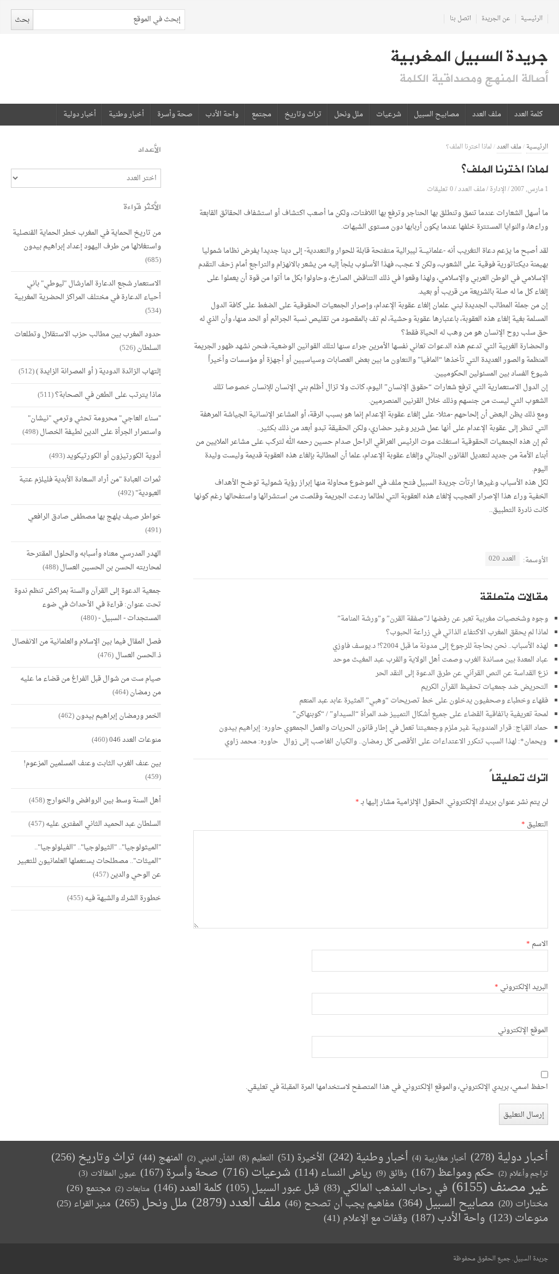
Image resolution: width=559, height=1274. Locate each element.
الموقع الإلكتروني (523, 1030)
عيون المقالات (107, 1174)
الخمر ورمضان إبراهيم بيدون (118, 716)
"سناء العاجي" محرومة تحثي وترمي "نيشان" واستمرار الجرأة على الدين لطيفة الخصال (94, 425)
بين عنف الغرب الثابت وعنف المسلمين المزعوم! (92, 763)
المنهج (161, 1158)
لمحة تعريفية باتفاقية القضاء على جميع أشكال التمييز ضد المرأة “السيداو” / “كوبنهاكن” (420, 714)
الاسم (537, 944)
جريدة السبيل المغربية (469, 57)
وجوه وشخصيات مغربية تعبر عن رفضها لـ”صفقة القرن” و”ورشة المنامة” (442, 619)
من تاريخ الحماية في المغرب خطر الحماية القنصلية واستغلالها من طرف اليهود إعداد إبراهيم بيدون (87, 239)
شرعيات (388, 114)
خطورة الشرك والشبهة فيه (123, 898)
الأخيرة (301, 1158)
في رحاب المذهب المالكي (386, 1188)
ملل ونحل (348, 114)
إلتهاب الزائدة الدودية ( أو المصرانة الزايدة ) (98, 371)
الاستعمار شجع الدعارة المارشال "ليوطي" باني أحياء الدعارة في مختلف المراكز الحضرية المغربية (87, 290)
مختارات (523, 1204)
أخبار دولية (79, 114)
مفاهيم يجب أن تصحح (339, 1204)
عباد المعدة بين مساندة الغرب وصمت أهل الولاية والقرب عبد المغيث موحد (440, 659)
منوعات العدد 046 (135, 740)
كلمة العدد (528, 114)
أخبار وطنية (126, 114)
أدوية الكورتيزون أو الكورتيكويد (114, 456)
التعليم (256, 1158)
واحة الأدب (222, 114)
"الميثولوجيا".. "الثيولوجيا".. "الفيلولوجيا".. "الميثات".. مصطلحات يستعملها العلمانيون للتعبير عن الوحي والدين (89, 861)
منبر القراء (84, 1204)
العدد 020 (502, 558)
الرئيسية (532, 18)
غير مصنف (500, 1188)
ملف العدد (486, 114)
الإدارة (498, 189)
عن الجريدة (495, 18)
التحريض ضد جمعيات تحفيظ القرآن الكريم (484, 687)
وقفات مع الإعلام (365, 1218)
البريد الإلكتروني (521, 987)
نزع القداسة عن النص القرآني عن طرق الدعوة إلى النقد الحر (462, 673)
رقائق (391, 1174)
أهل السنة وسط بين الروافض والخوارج (103, 800)
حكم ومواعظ (453, 1173)
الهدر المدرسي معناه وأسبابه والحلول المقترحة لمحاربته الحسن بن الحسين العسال (93, 560)
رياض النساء (333, 1173)
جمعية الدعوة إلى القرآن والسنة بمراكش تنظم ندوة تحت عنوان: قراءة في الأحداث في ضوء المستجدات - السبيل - (87, 604)
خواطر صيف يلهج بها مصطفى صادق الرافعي (94, 516)
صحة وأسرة (175, 114)
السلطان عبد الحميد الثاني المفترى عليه (103, 824)
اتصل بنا (460, 18)
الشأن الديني (211, 1158)
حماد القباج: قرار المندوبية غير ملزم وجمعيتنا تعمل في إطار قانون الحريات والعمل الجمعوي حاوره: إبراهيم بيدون (383, 728)
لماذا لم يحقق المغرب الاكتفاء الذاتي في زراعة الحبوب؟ (467, 632)
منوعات (518, 1218)
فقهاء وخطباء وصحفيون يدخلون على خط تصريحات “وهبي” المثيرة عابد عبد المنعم (423, 700)
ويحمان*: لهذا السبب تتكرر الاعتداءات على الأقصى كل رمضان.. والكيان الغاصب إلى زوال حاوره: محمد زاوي (386, 741)
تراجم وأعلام (523, 1174)
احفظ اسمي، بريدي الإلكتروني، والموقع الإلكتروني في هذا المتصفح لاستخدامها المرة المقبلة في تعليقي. (397, 1087)
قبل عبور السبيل (272, 1188)
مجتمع (261, 114)
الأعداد (149, 150)
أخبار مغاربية (439, 1158)
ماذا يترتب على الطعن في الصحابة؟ (108, 395)
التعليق (534, 824)
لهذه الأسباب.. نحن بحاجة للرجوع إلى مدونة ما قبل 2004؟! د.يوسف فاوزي (440, 646)
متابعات (132, 1189)
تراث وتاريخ (303, 114)
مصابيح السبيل (436, 114)
